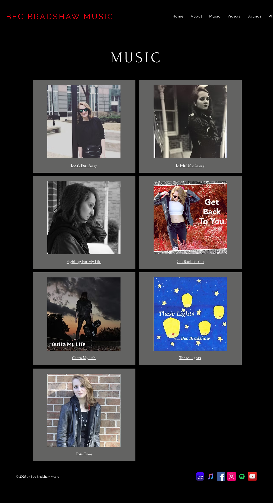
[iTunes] (210, 476)
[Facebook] (221, 476)
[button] (254, 16)
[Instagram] (231, 476)
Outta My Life (84, 358)
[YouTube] (252, 476)
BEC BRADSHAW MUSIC (60, 16)
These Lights (190, 358)
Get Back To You (190, 261)
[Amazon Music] (200, 476)
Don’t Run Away (84, 165)
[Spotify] (242, 476)
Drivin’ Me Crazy (190, 165)
